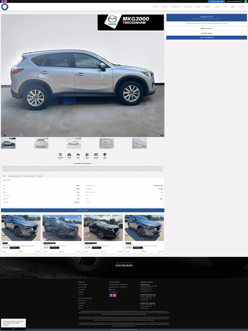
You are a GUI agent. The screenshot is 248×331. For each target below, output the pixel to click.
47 (4, 14)
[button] (163, 15)
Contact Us (242, 6)
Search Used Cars (217, 1)
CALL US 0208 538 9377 (235, 1)
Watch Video (207, 28)
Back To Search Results (7, 12)
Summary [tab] (4, 54)
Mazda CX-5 (18, 123)
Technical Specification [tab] (29, 54)
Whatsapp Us (114, 170)
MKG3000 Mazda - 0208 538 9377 (119, 163)
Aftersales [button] (207, 6)
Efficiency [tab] (39, 54)
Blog (225, 6)
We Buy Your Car (188, 6)
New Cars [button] (155, 6)
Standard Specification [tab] (14, 54)
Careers (233, 6)
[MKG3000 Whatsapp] (245, 1)
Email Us (113, 168)
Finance (198, 6)
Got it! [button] (13, 328)
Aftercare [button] (217, 6)
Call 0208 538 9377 (207, 37)
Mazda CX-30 (97, 123)
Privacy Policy (126, 208)
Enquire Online (207, 33)
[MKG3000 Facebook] (2, 1)
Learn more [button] (6, 324)
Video (161, 14)
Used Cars (165, 6)
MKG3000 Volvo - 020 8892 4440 (119, 165)
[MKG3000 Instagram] (5, 1)
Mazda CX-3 (54, 123)
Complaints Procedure (133, 208)
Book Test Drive (176, 6)
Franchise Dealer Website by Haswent (117, 208)
